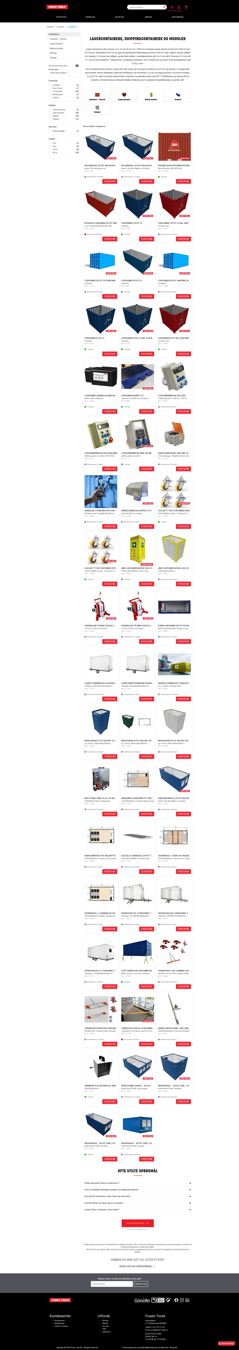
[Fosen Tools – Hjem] (60, 1300)
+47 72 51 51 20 (131, 1229)
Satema (55, 98)
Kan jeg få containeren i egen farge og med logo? (137, 1196)
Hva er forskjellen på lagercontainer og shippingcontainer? (137, 1189)
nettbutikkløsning (146, 1348)
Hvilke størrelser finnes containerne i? (137, 1183)
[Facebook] (176, 1300)
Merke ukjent (57, 94)
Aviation (119, 17)
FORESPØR (110, 181)
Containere (72, 27)
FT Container (57, 91)
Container (56, 85)
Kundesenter (60, 1321)
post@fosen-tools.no (143, 1229)
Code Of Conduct (61, 1326)
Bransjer (90, 17)
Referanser (177, 17)
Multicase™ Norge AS (169, 1348)
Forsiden (50, 27)
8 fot (54, 146)
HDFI (104, 1329)
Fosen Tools (57, 88)
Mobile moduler (56, 48)
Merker (148, 17)
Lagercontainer (58, 113)
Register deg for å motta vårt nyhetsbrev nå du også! (119, 1279)
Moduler (55, 116)
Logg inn (179, 7)
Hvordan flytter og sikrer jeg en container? (137, 1203)
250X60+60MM (58, 131)
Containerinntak (58, 110)
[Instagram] (182, 1300)
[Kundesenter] (171, 7)
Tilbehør (55, 119)
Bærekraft (107, 1332)
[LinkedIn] (187, 1300)
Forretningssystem (129, 1348)
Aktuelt (105, 1321)
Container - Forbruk (58, 39)
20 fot (54, 153)
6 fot (54, 143)
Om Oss (106, 1326)
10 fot (54, 149)
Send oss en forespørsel (135, 1266)
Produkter (61, 17)
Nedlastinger (60, 1323)
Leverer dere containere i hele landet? (137, 1209)
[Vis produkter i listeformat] (77, 66)
